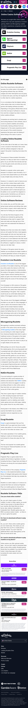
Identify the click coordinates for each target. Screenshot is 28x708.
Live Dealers (4, 670)
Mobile (3, 652)
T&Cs (5, 575)
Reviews (3, 648)
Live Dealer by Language (8, 673)
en (16, 2)
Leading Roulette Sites (7, 650)
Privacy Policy (4, 694)
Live (2, 668)
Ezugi (2, 423)
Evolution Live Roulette (7, 263)
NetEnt (19, 380)
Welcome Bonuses (6, 658)
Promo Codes (5, 660)
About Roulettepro (5, 692)
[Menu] (2, 2)
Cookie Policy (12, 694)
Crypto (3, 664)
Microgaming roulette (8, 329)
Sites (2, 646)
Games (3, 666)
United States (8, 640)
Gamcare (5, 705)
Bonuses (3, 656)
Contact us (19, 694)
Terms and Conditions (15, 692)
